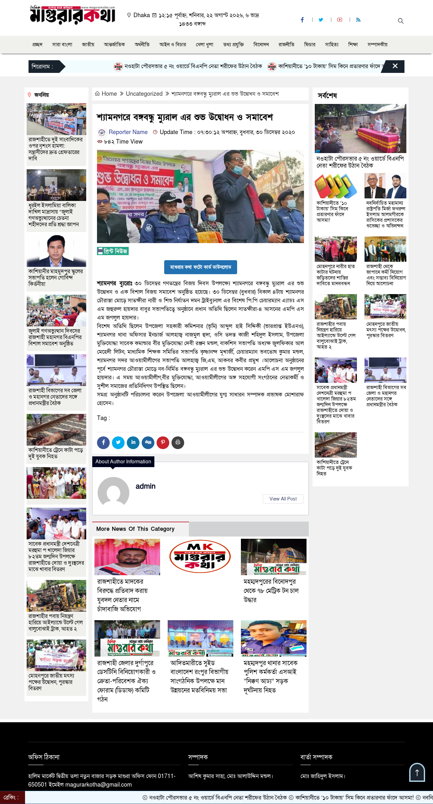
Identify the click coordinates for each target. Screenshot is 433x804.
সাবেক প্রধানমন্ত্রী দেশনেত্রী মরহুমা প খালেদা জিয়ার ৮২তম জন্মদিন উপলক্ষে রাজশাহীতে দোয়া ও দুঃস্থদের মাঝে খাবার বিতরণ (56, 556)
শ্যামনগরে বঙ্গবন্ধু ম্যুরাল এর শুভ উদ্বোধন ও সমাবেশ (225, 94)
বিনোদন (261, 44)
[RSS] (359, 20)
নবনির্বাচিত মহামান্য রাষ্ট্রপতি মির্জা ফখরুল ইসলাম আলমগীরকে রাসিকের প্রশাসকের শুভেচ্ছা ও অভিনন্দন (385, 214)
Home (109, 94)
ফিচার (309, 44)
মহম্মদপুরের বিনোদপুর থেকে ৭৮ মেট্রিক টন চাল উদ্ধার (271, 591)
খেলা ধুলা (204, 44)
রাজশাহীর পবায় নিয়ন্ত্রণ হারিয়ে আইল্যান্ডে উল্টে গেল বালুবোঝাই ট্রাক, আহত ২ (56, 623)
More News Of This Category (135, 529)
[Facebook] (103, 442)
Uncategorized (144, 94)
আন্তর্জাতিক (114, 44)
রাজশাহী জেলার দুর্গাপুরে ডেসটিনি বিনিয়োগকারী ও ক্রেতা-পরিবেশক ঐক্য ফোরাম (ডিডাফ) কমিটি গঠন (126, 681)
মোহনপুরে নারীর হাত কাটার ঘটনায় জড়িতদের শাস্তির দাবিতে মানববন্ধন (336, 275)
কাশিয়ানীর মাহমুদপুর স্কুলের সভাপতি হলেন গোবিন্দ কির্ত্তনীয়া (56, 278)
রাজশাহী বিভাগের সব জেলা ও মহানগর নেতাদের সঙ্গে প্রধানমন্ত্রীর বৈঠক (55, 397)
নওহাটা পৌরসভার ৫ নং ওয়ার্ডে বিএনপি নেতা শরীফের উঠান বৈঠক (162, 66)
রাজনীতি (286, 44)
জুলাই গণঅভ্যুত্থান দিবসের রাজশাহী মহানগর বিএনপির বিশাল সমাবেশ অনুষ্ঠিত (55, 337)
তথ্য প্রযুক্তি (233, 44)
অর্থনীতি (142, 44)
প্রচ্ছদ (37, 44)
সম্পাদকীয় (377, 44)
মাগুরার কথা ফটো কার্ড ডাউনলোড (200, 267)
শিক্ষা (353, 44)
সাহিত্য (332, 44)
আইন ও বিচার (172, 44)
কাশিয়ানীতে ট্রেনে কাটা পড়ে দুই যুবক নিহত (56, 453)
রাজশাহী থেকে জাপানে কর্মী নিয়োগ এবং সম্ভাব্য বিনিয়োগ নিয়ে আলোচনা (386, 275)
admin (146, 486)
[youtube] (340, 20)
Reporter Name (127, 132)
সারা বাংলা (62, 44)
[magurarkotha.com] (72, 14)
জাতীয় (88, 44)
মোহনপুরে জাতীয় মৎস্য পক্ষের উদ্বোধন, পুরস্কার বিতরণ (51, 682)
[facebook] (303, 20)
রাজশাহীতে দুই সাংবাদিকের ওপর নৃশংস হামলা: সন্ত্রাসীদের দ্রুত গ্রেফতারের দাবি (55, 149)
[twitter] (322, 20)
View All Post (283, 499)
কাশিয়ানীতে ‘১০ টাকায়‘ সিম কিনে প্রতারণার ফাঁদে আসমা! (306, 66)
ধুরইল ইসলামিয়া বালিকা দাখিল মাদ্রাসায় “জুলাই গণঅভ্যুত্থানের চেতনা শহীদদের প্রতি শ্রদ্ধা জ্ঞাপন (54, 215)
